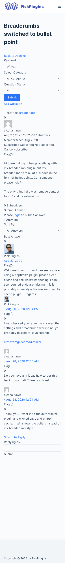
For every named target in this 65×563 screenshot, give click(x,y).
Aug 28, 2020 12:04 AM (22, 399)
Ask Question (13, 103)
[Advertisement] (32, 493)
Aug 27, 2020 (13, 260)
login (17, 215)
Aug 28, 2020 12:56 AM (22, 361)
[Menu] (59, 6)
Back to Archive (15, 55)
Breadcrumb (27, 113)
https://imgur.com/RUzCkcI (22, 342)
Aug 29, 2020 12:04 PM (22, 309)
